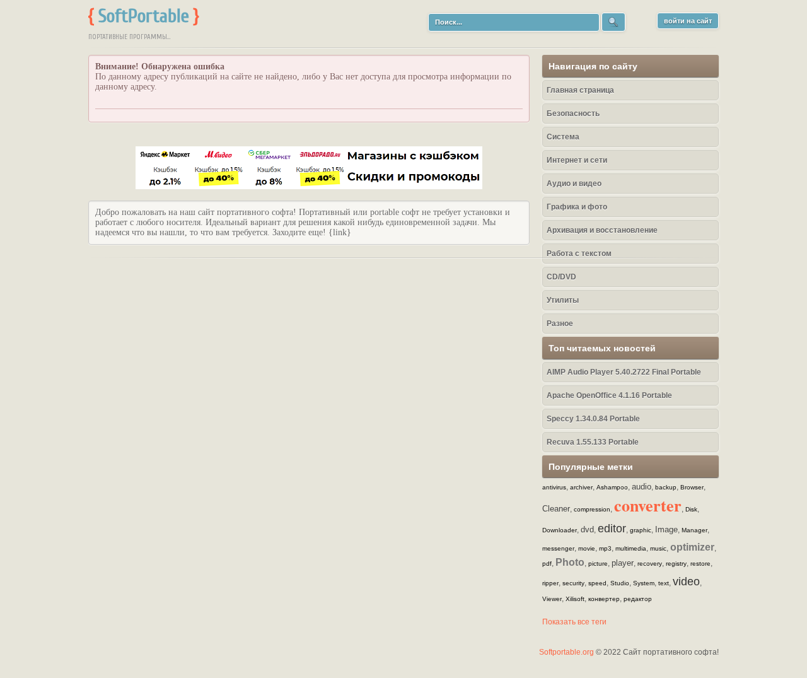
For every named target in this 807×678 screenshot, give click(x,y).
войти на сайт (688, 21)
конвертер (604, 598)
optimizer (692, 547)
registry (676, 563)
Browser (692, 487)
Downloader (559, 530)
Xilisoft (575, 598)
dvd (587, 529)
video (686, 581)
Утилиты (563, 300)
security (573, 583)
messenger (558, 548)
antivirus (554, 487)
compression (592, 509)
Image (666, 529)
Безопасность (573, 113)
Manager (694, 530)
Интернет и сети (577, 160)
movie (586, 548)
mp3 (605, 548)
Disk (691, 509)
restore (700, 563)
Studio (619, 583)
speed (597, 583)
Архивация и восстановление (602, 230)
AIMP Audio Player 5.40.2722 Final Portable (624, 372)
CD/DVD (561, 276)
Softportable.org (566, 652)
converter (648, 505)
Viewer (552, 598)
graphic (640, 530)
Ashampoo (612, 487)
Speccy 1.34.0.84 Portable (593, 418)
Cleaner (556, 508)
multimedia (630, 548)
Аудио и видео (574, 183)
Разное (560, 323)
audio (641, 486)
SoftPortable (143, 16)
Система (563, 136)
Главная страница (580, 90)
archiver (581, 487)
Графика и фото (577, 206)
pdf (547, 563)
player (623, 563)
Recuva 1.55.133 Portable (593, 442)
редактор (638, 598)
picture (598, 563)
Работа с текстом (579, 253)
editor (612, 528)
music (658, 548)
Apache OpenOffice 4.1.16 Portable (609, 395)
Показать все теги (574, 621)
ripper (550, 583)
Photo (569, 562)
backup (665, 487)
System (643, 583)
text (663, 583)
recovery (649, 563)
